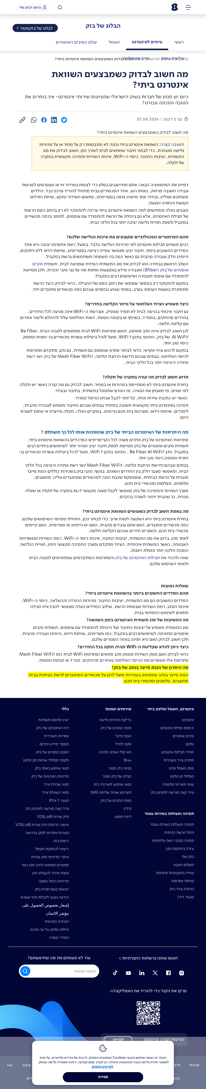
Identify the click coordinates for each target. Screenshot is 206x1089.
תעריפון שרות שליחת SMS (110, 792)
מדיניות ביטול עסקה (54, 881)
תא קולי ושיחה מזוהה (115, 752)
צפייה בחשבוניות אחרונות (175, 872)
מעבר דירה (185, 896)
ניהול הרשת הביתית (179, 832)
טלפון (190, 744)
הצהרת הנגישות (57, 921)
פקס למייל (123, 744)
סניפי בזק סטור (120, 768)
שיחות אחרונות (182, 880)
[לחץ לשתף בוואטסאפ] (34, 119)
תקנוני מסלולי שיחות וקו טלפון (46, 760)
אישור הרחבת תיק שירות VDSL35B (42, 824)
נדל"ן (127, 808)
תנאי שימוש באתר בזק (52, 768)
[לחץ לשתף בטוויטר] (64, 119)
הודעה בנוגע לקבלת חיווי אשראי (44, 897)
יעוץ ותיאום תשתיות (53, 719)
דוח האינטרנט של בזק (52, 727)
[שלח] (25, 971)
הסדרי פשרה (59, 937)
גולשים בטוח (172, 58)
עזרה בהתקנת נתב (180, 848)
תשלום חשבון (184, 864)
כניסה (30, 7)
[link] (22, 119)
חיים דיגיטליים (136, 58)
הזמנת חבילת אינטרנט (177, 727)
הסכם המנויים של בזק (52, 752)
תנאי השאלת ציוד (55, 792)
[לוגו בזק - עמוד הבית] (174, 7)
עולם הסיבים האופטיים (76, 42)
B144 (127, 760)
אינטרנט (188, 719)
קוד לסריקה (148, 1013)
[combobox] (59, 971)
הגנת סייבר (123, 735)
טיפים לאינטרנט (147, 42)
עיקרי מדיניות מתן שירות (50, 856)
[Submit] (25, 971)
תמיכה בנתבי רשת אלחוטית (173, 840)
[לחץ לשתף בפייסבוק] (44, 119)
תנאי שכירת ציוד (56, 784)
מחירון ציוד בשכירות (179, 760)
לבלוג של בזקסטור (36, 28)
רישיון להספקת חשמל (52, 848)
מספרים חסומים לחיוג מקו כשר (45, 864)
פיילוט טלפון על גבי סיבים (49, 929)
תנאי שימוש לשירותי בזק (112, 784)
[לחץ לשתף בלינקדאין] (54, 119)
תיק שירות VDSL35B (53, 816)
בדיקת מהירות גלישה (115, 719)
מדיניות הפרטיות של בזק (50, 776)
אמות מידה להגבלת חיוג (50, 873)
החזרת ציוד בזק (182, 888)
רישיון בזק (61, 840)
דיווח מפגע (123, 816)
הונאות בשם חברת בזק (52, 889)
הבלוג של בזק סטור (116, 776)
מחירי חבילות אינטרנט (177, 752)
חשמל (114, 42)
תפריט (188, 8)
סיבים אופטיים (183, 735)
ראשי (179, 42)
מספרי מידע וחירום (54, 744)
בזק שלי (188, 856)
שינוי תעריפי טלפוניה (178, 784)
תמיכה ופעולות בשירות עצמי (172, 824)
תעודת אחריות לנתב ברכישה (47, 832)
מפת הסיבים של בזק (115, 727)
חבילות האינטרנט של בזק (137, 558)
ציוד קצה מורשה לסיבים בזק (172, 792)
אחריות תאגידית (56, 735)
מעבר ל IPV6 (59, 800)
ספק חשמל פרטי (181, 768)
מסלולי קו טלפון (182, 776)
